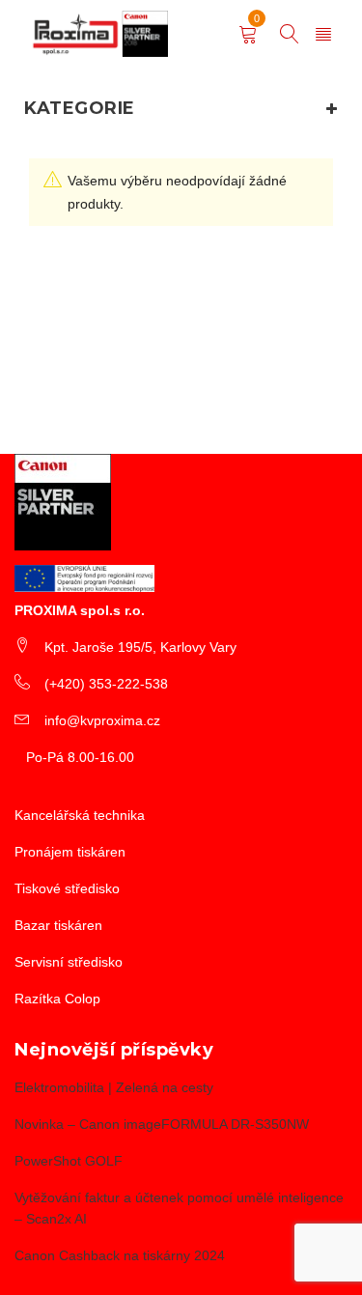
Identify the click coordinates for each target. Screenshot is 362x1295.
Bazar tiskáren (58, 925)
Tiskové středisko (67, 888)
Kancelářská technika (79, 815)
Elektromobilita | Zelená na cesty (113, 1087)
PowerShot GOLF (68, 1160)
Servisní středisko (68, 962)
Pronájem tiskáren (69, 851)
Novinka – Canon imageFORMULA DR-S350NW (161, 1124)
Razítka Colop (57, 998)
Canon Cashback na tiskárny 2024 (119, 1255)
